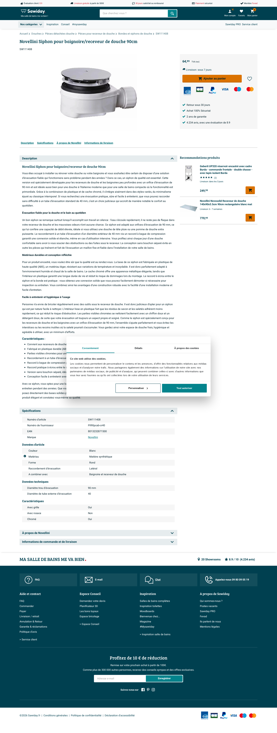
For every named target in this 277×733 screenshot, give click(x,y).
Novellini (93, 437)
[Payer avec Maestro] (237, 89)
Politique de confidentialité (86, 715)
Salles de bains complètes (155, 601)
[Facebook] (143, 690)
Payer (23, 611)
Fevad (203, 616)
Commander (27, 606)
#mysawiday (79, 24)
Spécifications (45, 143)
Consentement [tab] (90, 348)
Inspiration (52, 24)
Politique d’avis (28, 632)
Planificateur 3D (89, 606)
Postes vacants (208, 606)
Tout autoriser (184, 388)
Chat (157, 580)
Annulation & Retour (31, 622)
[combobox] (134, 13)
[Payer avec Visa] (224, 89)
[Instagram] (153, 690)
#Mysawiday (147, 627)
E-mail (98, 580)
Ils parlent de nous (210, 622)
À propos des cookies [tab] (186, 348)
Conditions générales (55, 715)
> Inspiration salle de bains (155, 634)
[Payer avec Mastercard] (250, 89)
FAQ (37, 580)
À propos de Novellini (69, 143)
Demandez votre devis (92, 601)
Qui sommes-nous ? (211, 601)
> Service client (28, 639)
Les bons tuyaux (89, 611)
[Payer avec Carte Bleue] (199, 89)
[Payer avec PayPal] (212, 90)
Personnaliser (136, 388)
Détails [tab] (139, 348)
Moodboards (147, 611)
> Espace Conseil (89, 624)
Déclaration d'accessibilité (120, 715)
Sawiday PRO (233, 24)
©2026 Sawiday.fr (30, 715)
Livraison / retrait (29, 616)
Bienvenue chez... (150, 616)
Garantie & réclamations (33, 627)
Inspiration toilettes (151, 606)
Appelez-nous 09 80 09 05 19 (232, 580)
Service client (249, 24)
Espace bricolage (89, 616)
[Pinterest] (148, 690)
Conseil (65, 24)
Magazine (145, 622)
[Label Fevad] (187, 91)
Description (27, 143)
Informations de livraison (98, 143)
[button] (249, 79)
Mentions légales (210, 627)
